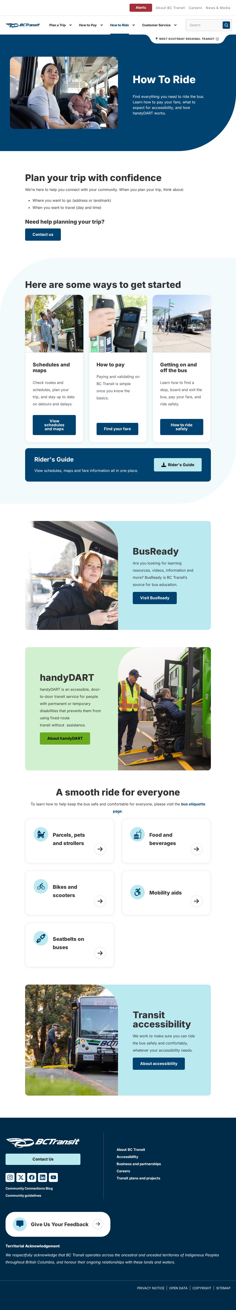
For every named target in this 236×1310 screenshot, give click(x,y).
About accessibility (158, 1063)
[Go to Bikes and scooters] (100, 901)
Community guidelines (23, 1195)
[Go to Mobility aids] (196, 901)
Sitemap (223, 1288)
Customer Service (156, 25)
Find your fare (117, 429)
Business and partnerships (139, 1164)
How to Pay (88, 25)
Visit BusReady (154, 598)
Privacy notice (150, 1288)
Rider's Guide (181, 464)
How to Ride (119, 25)
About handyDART (65, 738)
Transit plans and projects (138, 1178)
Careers (195, 8)
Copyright (201, 1288)
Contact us (42, 234)
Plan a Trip (57, 25)
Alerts (141, 7)
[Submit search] (226, 25)
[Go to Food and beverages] (196, 849)
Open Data (178, 1288)
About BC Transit (170, 8)
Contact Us (43, 1159)
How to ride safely (181, 427)
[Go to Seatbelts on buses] (100, 953)
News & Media (218, 8)
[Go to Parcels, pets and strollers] (100, 849)
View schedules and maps (54, 425)
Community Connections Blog (29, 1188)
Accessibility (127, 1157)
